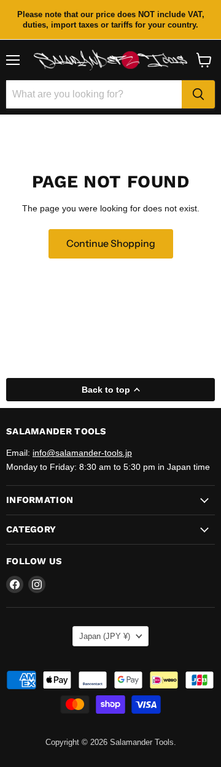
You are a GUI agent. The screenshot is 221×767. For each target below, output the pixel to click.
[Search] (198, 94)
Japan (104, 636)
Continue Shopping (110, 243)
